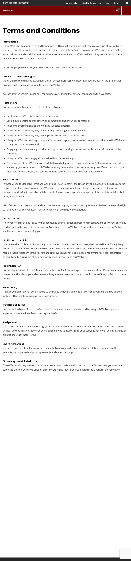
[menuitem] (72, 3)
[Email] (127, 3)
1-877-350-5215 (16, 3)
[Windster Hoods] (8, 11)
